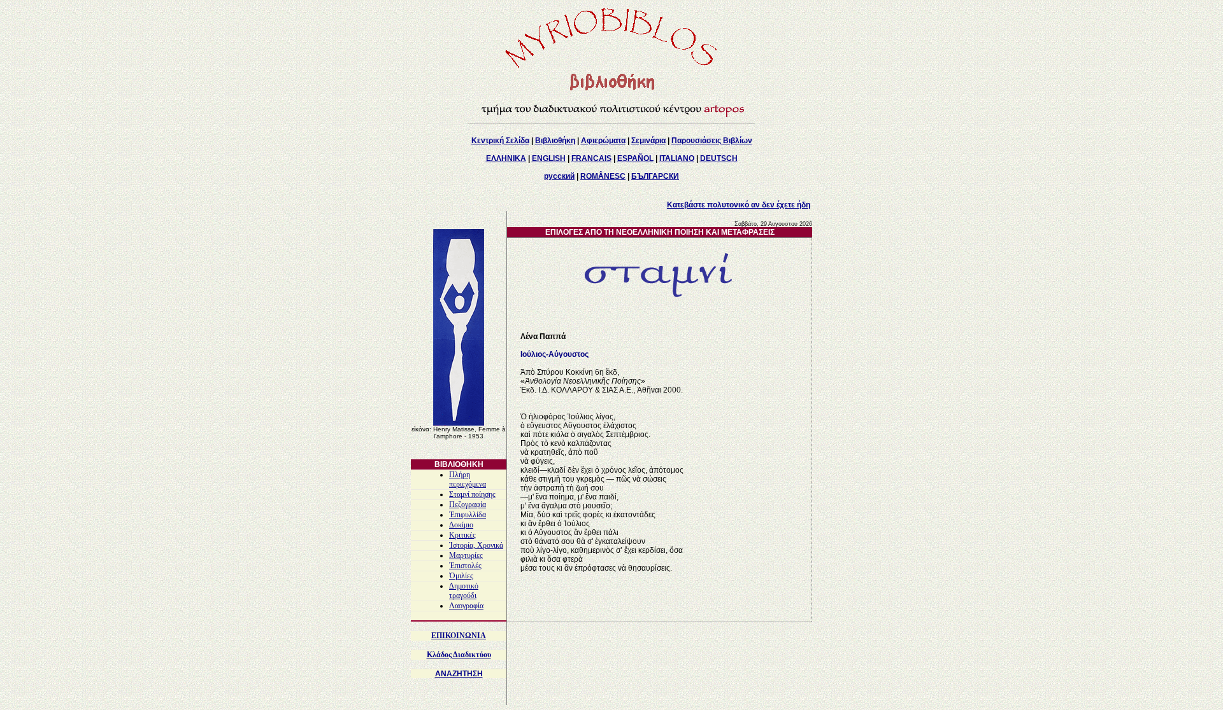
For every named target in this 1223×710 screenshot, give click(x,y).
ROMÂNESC (603, 176)
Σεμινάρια (648, 140)
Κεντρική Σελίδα (500, 140)
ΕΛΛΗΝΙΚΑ (506, 158)
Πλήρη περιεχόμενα (467, 479)
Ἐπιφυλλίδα (467, 514)
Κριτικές (462, 535)
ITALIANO (676, 158)
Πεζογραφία (467, 504)
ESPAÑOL (635, 158)
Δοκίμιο (461, 524)
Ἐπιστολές (465, 565)
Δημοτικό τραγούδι (463, 590)
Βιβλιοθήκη (555, 140)
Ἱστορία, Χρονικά (476, 545)
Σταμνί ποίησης (472, 494)
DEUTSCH (719, 158)
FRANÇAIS (591, 158)
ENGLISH (549, 158)
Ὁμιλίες (461, 575)
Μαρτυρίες (466, 555)
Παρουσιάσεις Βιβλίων (711, 140)
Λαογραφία (466, 605)
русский (559, 176)
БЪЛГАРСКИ (655, 176)
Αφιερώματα (603, 140)
